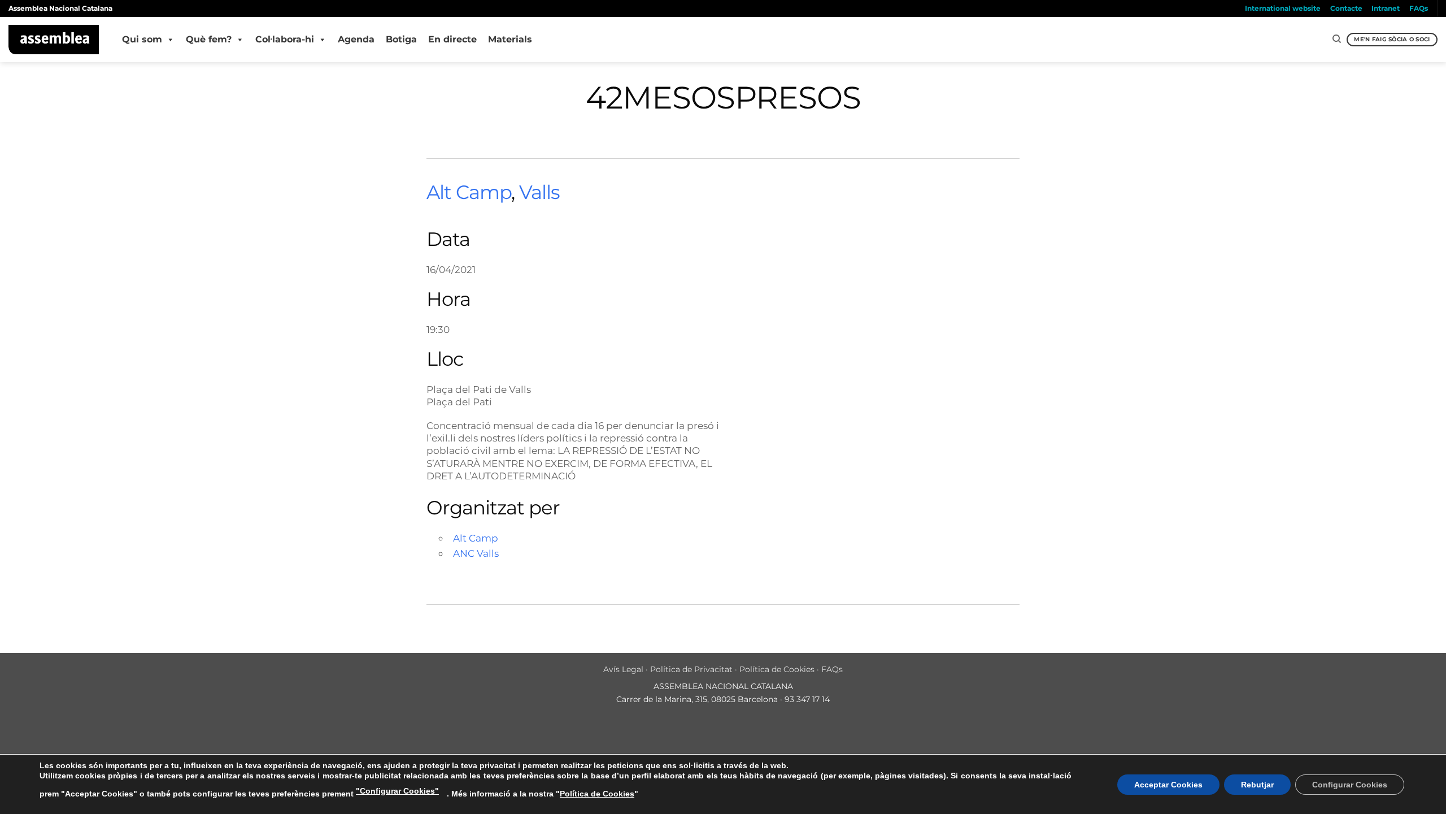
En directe (452, 39)
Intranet (1385, 8)
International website (1283, 8)
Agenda (356, 39)
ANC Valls (476, 553)
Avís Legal (623, 669)
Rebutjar (1257, 784)
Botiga (401, 39)
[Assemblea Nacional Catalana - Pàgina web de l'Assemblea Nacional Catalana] (53, 39)
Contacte (1346, 8)
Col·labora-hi (284, 39)
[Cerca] (1337, 39)
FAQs (1418, 8)
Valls (539, 192)
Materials (510, 39)
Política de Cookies (777, 669)
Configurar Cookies (1349, 784)
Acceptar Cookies (1168, 784)
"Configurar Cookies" (397, 790)
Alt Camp (468, 192)
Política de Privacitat (691, 669)
